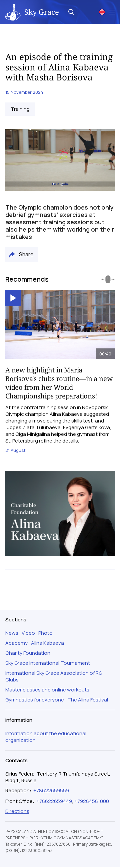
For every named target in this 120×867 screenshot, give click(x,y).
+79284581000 (91, 801)
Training (20, 109)
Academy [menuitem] (16, 643)
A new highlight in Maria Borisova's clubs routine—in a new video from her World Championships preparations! (58, 382)
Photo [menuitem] (45, 633)
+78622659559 (51, 790)
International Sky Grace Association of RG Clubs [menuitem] (53, 676)
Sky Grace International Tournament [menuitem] (47, 663)
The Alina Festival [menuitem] (87, 699)
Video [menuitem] (28, 633)
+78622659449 (54, 801)
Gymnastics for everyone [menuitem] (34, 699)
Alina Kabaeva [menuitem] (47, 643)
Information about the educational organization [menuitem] (45, 737)
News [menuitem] (11, 633)
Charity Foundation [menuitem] (27, 653)
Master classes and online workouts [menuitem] (47, 689)
